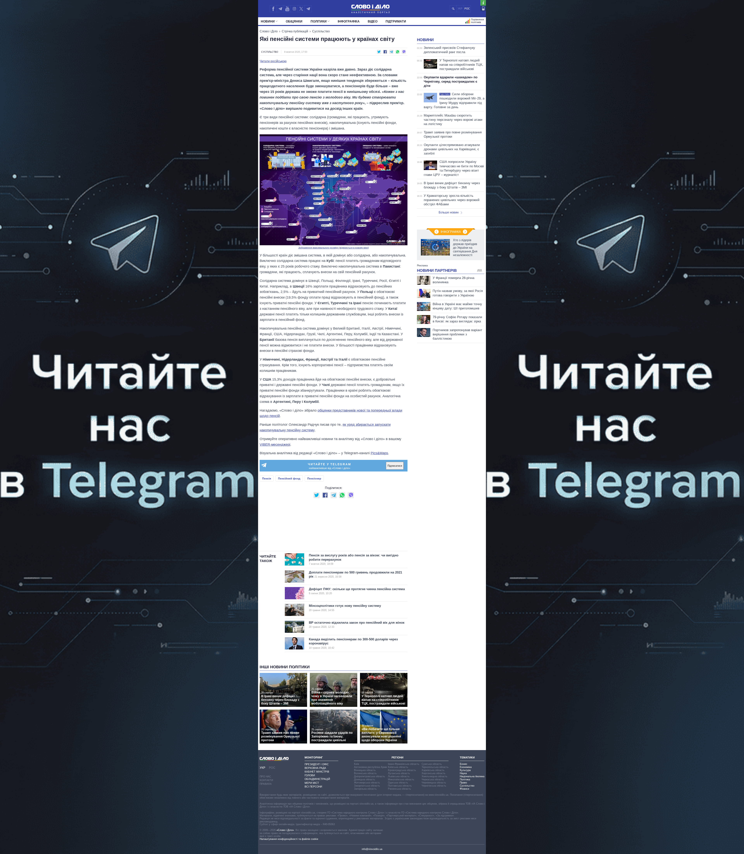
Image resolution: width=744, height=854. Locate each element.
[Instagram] (294, 8)
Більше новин (449, 212)
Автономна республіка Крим (370, 767)
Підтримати (396, 21)
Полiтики (319, 21)
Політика (465, 779)
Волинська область (365, 773)
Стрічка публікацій (295, 31)
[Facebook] (273, 8)
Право (463, 782)
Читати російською (273, 61)
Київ (356, 763)
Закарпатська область (367, 785)
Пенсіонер (314, 478)
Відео (372, 21)
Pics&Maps (379, 453)
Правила (266, 783)
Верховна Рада (315, 768)
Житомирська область (367, 782)
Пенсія (266, 478)
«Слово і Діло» (285, 830)
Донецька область (364, 779)
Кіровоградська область (402, 770)
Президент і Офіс (317, 764)
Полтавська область (400, 785)
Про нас (265, 776)
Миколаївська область (401, 779)
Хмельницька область (434, 776)
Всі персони (313, 786)
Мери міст (312, 782)
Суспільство (321, 31)
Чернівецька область (434, 782)
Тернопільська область (435, 767)
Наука (463, 773)
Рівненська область (399, 788)
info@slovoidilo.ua (372, 849)
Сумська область (432, 763)
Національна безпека (472, 776)
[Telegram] (280, 8)
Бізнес (463, 763)
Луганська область (399, 773)
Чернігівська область (434, 785)
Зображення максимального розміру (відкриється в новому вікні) (333, 247)
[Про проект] (483, 3)
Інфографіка (349, 21)
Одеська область (398, 782)
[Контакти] (483, 8)
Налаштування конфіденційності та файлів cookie (289, 839)
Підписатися (395, 465)
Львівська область (399, 776)
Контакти (266, 780)
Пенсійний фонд (289, 478)
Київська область (398, 767)
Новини (268, 21)
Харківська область (433, 770)
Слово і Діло (269, 31)
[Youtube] (287, 8)
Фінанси (464, 788)
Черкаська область (433, 779)
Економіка (466, 767)
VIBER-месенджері (275, 444)
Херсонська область (433, 773)
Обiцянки (294, 21)
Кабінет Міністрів (317, 771)
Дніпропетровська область (369, 776)
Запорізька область (365, 788)
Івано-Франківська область (403, 763)
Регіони (397, 757)
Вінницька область (365, 770)
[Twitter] (301, 8)
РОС (467, 8)
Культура (465, 770)
